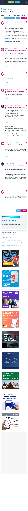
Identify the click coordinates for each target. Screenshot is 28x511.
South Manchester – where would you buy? (12, 242)
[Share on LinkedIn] (19, 41)
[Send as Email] (6, 41)
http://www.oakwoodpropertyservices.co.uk (14, 137)
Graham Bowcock (9, 105)
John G (6, 163)
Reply (7, 66)
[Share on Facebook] (9, 41)
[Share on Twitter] (12, 41)
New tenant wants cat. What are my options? (12, 234)
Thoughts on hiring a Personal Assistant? (12, 240)
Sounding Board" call (9, 223)
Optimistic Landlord (9, 22)
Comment (24, 17)
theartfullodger (8, 191)
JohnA (6, 89)
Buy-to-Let (6, 9)
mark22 (6, 142)
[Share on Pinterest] (15, 41)
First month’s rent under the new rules (11, 245)
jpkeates (7, 48)
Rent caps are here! (7, 237)
